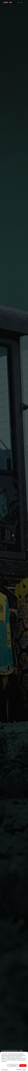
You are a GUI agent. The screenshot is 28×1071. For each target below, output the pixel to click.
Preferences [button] (12, 1065)
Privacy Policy (5, 1069)
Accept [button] (23, 1065)
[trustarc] (24, 1070)
